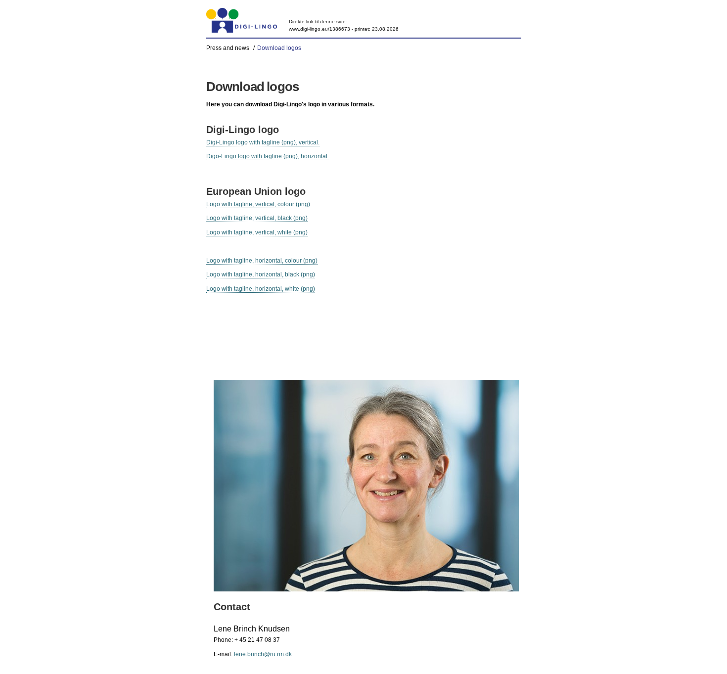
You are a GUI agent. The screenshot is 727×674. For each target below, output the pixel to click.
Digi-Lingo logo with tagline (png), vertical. (262, 142)
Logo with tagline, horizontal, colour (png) (262, 260)
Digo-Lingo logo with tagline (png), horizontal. (267, 156)
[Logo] (241, 20)
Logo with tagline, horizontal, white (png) (260, 288)
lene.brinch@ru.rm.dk (263, 654)
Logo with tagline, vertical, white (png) (257, 232)
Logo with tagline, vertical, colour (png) (258, 204)
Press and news (227, 48)
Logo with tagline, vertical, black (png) (257, 218)
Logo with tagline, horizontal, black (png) (260, 274)
